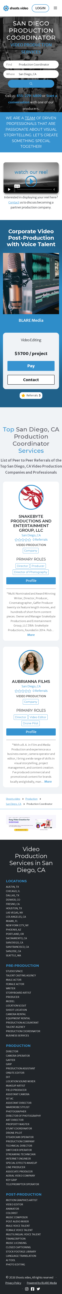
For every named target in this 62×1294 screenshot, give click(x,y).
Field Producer (16, 1090)
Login (40, 8)
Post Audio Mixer (17, 1221)
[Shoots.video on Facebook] (32, 1289)
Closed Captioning (18, 1247)
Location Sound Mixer (20, 1081)
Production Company (20, 1141)
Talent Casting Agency (21, 975)
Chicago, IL (13, 891)
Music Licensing (16, 1243)
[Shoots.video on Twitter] (38, 1289)
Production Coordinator (23, 1031)
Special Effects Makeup (21, 1162)
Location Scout (16, 1005)
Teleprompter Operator (22, 1184)
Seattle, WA (13, 955)
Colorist (12, 1213)
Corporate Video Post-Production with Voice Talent (31, 237)
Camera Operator (18, 1055)
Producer (12, 997)
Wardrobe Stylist (18, 1107)
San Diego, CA (31, 535)
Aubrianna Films (31, 681)
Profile (31, 581)
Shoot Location (16, 1009)
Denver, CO (13, 899)
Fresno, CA (13, 904)
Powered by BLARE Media (42, 1283)
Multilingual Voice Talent (23, 1234)
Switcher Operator (19, 1150)
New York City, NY (17, 925)
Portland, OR (15, 934)
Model (10, 1001)
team (30, 118)
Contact (13, 202)
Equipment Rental (18, 1018)
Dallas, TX (12, 895)
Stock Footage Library (21, 1251)
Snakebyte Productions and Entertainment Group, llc (31, 523)
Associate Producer (19, 1171)
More (31, 635)
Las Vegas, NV (14, 912)
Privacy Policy (13, 1283)
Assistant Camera (17, 1094)
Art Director (14, 1119)
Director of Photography (23, 1115)
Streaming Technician (20, 1154)
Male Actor (13, 979)
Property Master (17, 1124)
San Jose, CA (13, 951)
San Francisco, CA (17, 946)
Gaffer (10, 1060)
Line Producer (15, 1167)
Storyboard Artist (18, 992)
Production (31, 798)
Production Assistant (20, 1068)
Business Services (17, 1035)
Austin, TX (12, 886)
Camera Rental (16, 1014)
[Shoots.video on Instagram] (26, 1289)
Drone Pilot (14, 1132)
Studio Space (14, 971)
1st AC (9, 1098)
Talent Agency (15, 1027)
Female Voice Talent (19, 1230)
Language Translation (21, 1255)
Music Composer (17, 1217)
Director (12, 1051)
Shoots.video (13, 798)
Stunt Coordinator (19, 1128)
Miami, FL (12, 921)
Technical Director (19, 1145)
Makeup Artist (15, 1085)
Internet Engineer (18, 1158)
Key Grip (11, 1180)
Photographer (16, 1111)
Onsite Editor (15, 1072)
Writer (10, 988)
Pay (31, 365)
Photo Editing (15, 1264)
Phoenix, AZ (13, 929)
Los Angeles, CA (16, 916)
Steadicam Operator (20, 1137)
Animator (12, 1208)
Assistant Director (18, 1102)
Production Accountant (22, 1022)
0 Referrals (40, 539)
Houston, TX (14, 908)
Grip (9, 1064)
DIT (8, 1077)
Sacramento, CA (16, 938)
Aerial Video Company (20, 1175)
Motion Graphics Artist (22, 1200)
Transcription (15, 1238)
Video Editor (14, 1204)
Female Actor (15, 984)
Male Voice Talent (18, 1225)
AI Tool (10, 1260)
